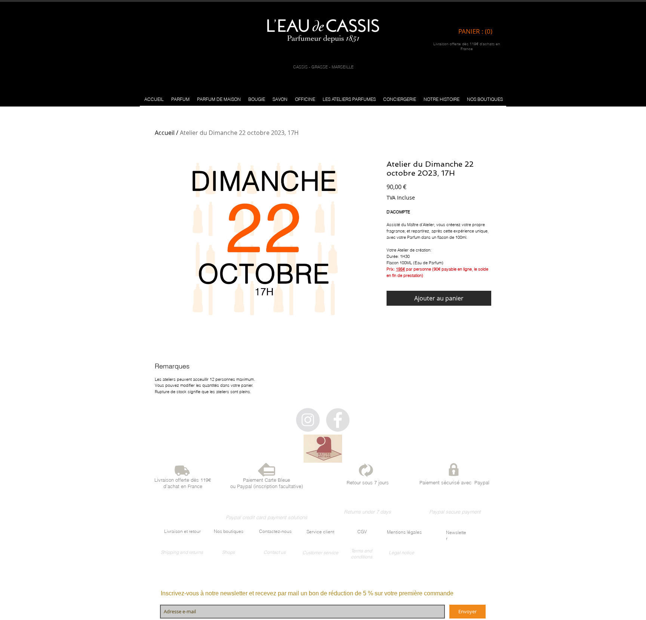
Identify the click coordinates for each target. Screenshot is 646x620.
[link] (477, 31)
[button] (180, 99)
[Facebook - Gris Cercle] (338, 420)
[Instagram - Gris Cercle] (308, 420)
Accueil (165, 133)
